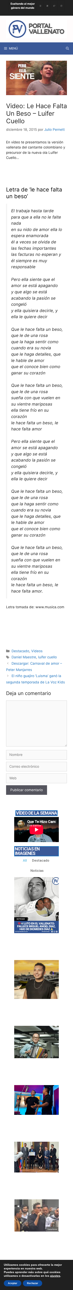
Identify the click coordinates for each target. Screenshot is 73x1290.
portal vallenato (47, 173)
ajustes (55, 1275)
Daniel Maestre (24, 657)
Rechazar (32, 1283)
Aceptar (12, 1283)
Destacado (20, 651)
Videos (37, 651)
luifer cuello (47, 657)
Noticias (37, 871)
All (25, 860)
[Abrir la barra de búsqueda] (67, 48)
